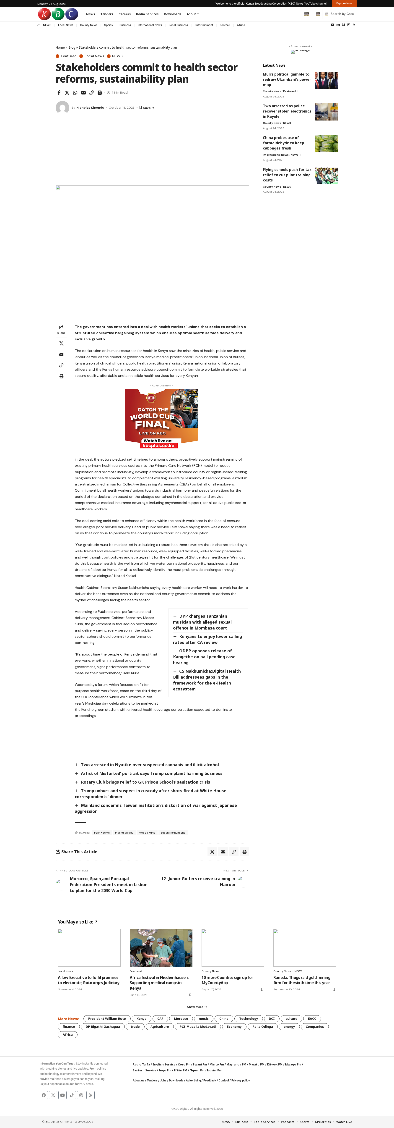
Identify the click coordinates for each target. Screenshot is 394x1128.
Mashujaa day (124, 832)
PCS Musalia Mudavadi (198, 1026)
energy (289, 1026)
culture (291, 1018)
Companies (315, 1026)
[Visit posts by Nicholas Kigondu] (62, 108)
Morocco (181, 1018)
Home (60, 47)
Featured (69, 56)
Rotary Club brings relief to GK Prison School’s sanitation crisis (145, 782)
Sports (108, 25)
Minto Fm (217, 1064)
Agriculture (159, 1026)
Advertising (193, 1080)
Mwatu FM (256, 1064)
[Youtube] (62, 1095)
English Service (164, 1064)
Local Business (178, 25)
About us (138, 1080)
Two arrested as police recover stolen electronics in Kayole (287, 111)
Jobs (163, 1080)
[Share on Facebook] (59, 92)
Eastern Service (144, 1070)
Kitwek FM (275, 1064)
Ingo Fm (165, 1070)
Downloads (176, 1080)
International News (150, 25)
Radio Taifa (141, 1064)
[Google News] (338, 24)
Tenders (152, 1080)
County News (88, 25)
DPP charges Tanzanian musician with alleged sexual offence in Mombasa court (202, 622)
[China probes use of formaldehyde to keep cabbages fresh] (326, 143)
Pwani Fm (200, 1064)
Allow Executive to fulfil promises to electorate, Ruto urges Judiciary (88, 980)
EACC (312, 1018)
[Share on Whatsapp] (75, 92)
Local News (65, 25)
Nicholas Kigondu (90, 107)
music (204, 1018)
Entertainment (204, 25)
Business (125, 25)
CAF (160, 1018)
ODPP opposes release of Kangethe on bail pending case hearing (204, 656)
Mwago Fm (293, 1064)
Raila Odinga (262, 1026)
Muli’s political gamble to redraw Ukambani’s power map (287, 79)
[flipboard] (348, 24)
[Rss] (354, 24)
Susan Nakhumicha (173, 832)
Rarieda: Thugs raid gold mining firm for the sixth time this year (301, 980)
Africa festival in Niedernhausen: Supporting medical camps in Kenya (159, 983)
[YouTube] (332, 24)
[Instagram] (81, 1095)
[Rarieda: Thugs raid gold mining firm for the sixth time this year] (304, 948)
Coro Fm (184, 1064)
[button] (297, 14)
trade (135, 1026)
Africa (241, 25)
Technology (248, 1018)
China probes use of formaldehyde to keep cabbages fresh (283, 143)
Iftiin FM (180, 1070)
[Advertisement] (152, 151)
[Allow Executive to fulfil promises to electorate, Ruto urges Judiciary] (89, 948)
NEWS (47, 25)
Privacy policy (240, 1080)
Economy (234, 1026)
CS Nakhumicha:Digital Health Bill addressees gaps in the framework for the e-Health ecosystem (207, 680)
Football (225, 25)
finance (69, 1026)
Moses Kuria (147, 832)
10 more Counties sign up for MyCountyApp (227, 980)
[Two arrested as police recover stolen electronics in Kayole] (326, 112)
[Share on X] (67, 92)
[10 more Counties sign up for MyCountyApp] (233, 948)
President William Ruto (107, 1018)
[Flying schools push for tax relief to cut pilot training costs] (326, 175)
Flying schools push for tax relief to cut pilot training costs (287, 174)
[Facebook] (44, 1095)
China (223, 1018)
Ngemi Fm (197, 1070)
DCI (272, 1018)
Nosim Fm (214, 1070)
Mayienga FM (236, 1064)
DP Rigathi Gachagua (103, 1026)
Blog (71, 47)
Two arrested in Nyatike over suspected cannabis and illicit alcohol (150, 764)
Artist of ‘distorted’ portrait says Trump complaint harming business (152, 773)
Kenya (142, 1018)
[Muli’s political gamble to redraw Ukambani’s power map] (326, 80)
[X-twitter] (53, 1095)
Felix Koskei (102, 832)
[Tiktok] (72, 1095)
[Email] (83, 92)
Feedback (209, 1080)
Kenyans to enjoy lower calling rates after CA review (207, 639)
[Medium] (343, 24)
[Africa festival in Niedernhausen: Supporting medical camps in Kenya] (161, 948)
